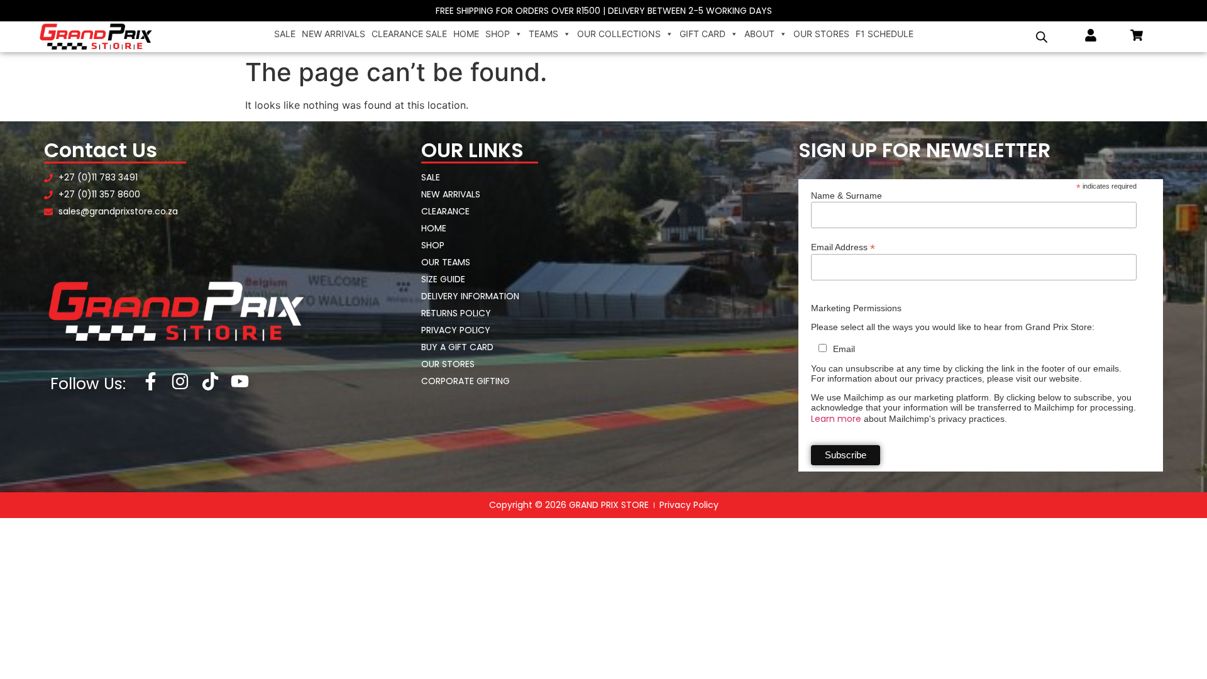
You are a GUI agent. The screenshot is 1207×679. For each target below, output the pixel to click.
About (759, 33)
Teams (543, 33)
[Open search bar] (1041, 37)
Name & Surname (846, 195)
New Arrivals (333, 33)
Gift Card (702, 33)
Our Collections (619, 33)
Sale (284, 33)
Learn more (836, 418)
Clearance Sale (409, 33)
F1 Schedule (884, 33)
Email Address (843, 246)
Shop (497, 33)
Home (466, 33)
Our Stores (821, 33)
